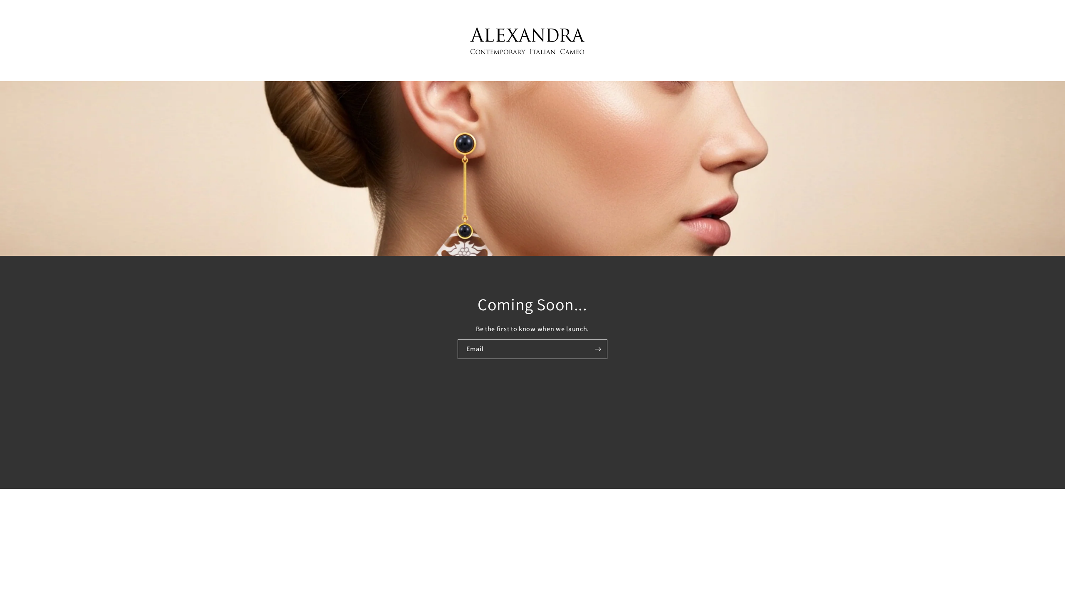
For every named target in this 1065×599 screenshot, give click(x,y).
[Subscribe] (598, 349)
